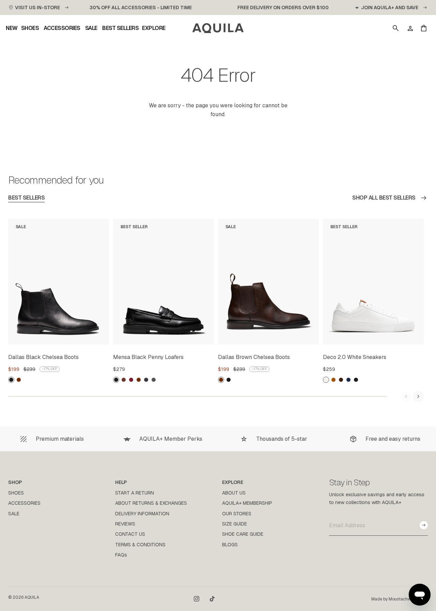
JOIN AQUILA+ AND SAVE (389, 7)
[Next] (418, 396)
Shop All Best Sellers (384, 197)
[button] (396, 28)
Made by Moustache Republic (399, 599)
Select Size (87, 338)
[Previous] (406, 396)
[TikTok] (212, 598)
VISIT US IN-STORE (37, 7)
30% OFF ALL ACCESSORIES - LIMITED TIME (141, 7)
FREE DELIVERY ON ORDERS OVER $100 (283, 7)
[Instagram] (196, 598)
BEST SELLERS (26, 197)
